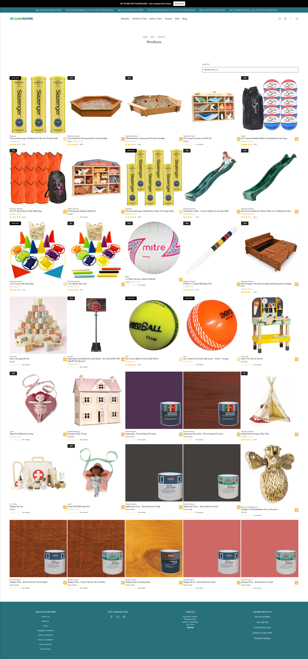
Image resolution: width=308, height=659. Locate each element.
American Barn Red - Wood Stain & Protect (203, 434)
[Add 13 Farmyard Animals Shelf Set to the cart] (123, 211)
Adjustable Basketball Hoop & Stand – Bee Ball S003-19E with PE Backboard (93, 360)
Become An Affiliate (262, 616)
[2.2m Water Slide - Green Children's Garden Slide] (212, 177)
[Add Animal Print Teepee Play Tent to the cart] (296, 434)
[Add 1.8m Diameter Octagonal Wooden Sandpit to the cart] (181, 139)
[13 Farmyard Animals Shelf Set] (96, 177)
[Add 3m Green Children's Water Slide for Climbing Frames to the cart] (296, 211)
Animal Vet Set (16, 506)
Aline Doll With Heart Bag (21, 434)
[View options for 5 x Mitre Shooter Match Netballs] (181, 279)
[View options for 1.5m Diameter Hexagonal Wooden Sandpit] (123, 139)
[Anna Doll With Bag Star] (96, 472)
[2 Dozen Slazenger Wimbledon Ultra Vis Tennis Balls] (154, 177)
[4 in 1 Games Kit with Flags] (38, 250)
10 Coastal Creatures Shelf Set (197, 138)
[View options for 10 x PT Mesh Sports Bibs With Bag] (65, 211)
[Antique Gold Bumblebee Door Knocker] (269, 474)
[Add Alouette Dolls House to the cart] (123, 434)
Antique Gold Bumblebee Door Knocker (259, 509)
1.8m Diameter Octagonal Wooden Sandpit (145, 138)
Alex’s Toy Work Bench (252, 359)
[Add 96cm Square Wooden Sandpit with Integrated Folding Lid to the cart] (296, 284)
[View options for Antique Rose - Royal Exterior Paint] (239, 583)
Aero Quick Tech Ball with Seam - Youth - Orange (206, 359)
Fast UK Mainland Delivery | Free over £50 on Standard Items (69, 10)
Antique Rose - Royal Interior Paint (257, 582)
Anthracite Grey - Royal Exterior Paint (142, 506)
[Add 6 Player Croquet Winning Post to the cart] (239, 284)
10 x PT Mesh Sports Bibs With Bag (26, 211)
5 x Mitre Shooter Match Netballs (140, 279)
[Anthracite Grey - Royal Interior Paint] (212, 472)
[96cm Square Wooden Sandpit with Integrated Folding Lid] (269, 250)
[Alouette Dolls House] (96, 400)
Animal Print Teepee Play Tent (255, 434)
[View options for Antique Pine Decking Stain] (181, 583)
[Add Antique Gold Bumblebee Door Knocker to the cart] (296, 510)
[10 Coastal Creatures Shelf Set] (212, 104)
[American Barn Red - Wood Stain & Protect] (212, 400)
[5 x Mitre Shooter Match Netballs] (154, 248)
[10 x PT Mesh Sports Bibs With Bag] (38, 177)
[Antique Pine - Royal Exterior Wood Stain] (38, 548)
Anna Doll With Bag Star (78, 506)
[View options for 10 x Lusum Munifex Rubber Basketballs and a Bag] (296, 139)
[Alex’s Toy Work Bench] (269, 325)
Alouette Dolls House (77, 434)
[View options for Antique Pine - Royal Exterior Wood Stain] (65, 583)
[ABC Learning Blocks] (38, 325)
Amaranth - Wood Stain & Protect (140, 434)
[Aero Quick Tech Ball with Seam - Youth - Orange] (212, 325)
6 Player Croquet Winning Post (197, 284)
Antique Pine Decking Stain (137, 582)
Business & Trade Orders (262, 633)
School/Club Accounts (262, 627)
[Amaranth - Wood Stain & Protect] (154, 400)
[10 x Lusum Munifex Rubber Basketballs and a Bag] (269, 104)
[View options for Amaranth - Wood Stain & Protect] (181, 434)
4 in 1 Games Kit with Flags (22, 284)
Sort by (205, 64)
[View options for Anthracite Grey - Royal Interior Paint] (239, 507)
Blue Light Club (262, 622)
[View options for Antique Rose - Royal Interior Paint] (296, 583)
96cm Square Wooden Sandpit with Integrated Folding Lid (266, 285)
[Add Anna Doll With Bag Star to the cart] (123, 507)
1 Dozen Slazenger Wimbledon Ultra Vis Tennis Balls (34, 138)
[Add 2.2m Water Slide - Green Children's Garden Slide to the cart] (239, 211)
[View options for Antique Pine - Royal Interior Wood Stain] (123, 583)
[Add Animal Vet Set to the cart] (65, 507)
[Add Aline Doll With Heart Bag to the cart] (65, 434)
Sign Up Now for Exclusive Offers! (28, 10)
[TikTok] (124, 617)
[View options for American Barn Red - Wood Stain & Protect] (239, 434)
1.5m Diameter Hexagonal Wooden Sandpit (87, 138)
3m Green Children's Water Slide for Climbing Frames (266, 211)
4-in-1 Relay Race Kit (77, 284)
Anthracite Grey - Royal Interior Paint (200, 506)
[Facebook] (111, 617)
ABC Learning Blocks (19, 359)
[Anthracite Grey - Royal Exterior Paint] (154, 472)
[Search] (279, 19)
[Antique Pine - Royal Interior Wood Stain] (96, 548)
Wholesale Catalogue (262, 638)
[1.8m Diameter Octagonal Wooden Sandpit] (154, 104)
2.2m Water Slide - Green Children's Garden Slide (206, 211)
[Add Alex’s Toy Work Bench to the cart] (296, 359)
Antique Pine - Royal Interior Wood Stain (86, 582)
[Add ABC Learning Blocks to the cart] (65, 359)
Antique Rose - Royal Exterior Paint (199, 582)
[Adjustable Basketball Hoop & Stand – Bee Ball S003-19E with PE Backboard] (96, 325)
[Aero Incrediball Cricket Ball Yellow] (154, 325)
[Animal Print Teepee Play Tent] (269, 400)
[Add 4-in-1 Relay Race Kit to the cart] (123, 284)
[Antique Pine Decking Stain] (154, 548)
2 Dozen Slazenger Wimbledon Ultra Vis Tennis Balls (149, 211)
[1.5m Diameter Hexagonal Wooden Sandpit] (96, 104)
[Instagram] (118, 617)
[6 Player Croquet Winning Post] (212, 250)
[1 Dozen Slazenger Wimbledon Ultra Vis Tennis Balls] (38, 104)
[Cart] (297, 19)
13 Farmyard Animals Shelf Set (81, 211)
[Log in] (285, 19)
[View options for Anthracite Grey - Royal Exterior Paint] (181, 507)
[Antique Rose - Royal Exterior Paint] (212, 548)
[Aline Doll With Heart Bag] (38, 400)
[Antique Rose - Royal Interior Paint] (269, 548)
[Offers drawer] (291, 19)
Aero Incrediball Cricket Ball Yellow (142, 359)
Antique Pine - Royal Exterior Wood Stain (28, 582)
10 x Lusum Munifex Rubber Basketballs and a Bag (264, 138)
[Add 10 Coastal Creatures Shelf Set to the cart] (239, 139)
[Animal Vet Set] (38, 472)
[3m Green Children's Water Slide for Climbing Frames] (269, 177)
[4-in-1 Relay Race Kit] (96, 250)
